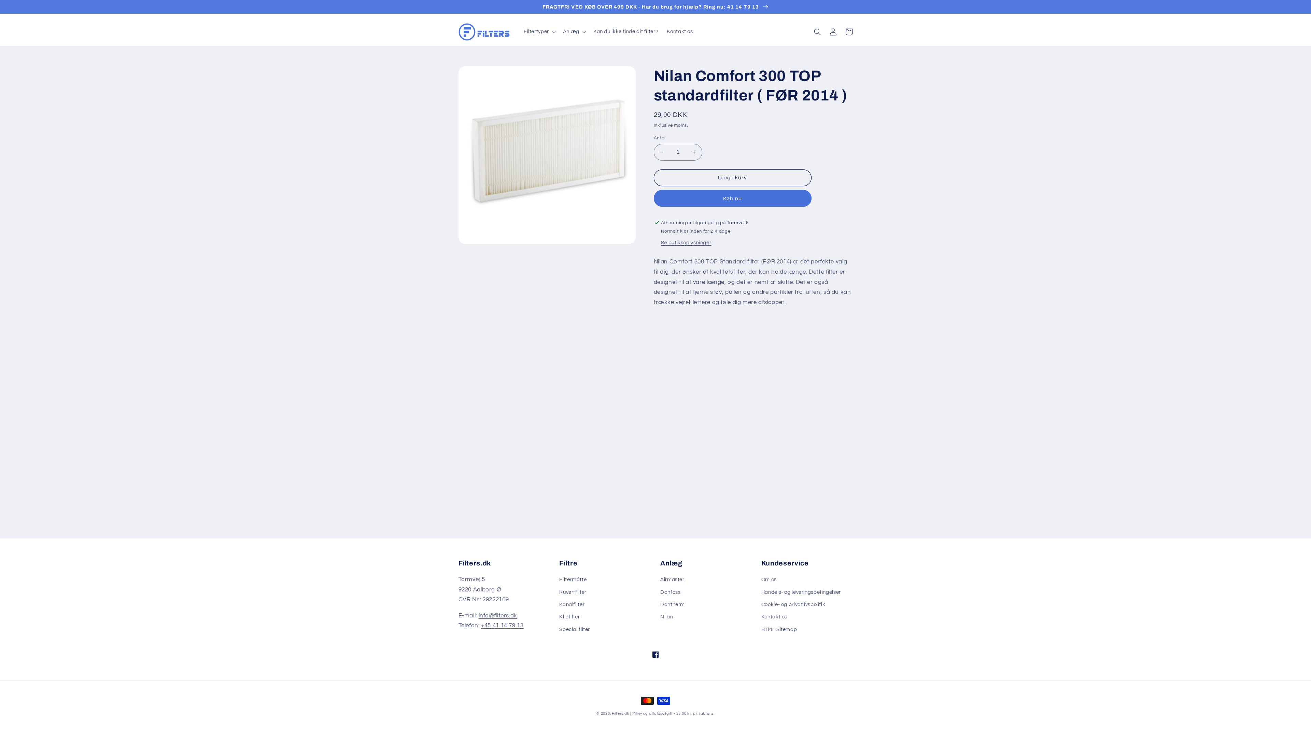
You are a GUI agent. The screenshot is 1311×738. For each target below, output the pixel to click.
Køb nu (732, 198)
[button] (539, 31)
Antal (660, 138)
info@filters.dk (498, 616)
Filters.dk (620, 713)
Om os (769, 579)
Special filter (574, 629)
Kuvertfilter (573, 592)
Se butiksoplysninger (686, 242)
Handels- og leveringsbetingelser (801, 592)
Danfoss (670, 592)
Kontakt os (774, 616)
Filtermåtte (573, 579)
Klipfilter (569, 616)
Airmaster (672, 579)
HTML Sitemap (779, 629)
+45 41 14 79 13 (502, 626)
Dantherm (672, 604)
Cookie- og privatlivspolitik (793, 604)
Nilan (666, 616)
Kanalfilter (571, 604)
